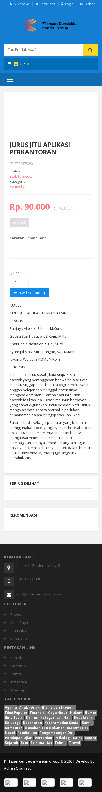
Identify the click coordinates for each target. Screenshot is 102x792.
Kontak (16, 657)
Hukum (76, 712)
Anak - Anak (29, 707)
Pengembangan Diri (56, 732)
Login (69, 4)
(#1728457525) (21, 163)
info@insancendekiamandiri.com (43, 594)
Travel (74, 742)
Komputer (13, 728)
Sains (77, 738)
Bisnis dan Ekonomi (59, 707)
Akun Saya (21, 4)
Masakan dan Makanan (45, 728)
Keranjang (47, 4)
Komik (87, 722)
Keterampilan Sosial (61, 722)
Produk (16, 614)
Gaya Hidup (58, 712)
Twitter (15, 673)
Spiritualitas (41, 742)
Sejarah (11, 742)
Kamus (32, 717)
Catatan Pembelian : (28, 237)
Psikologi (63, 738)
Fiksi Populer (16, 712)
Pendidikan (27, 732)
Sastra (90, 738)
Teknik (61, 742)
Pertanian (43, 738)
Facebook (18, 665)
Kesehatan (32, 722)
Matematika (78, 728)
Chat (21, 222)
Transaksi (18, 630)
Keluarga (13, 722)
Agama (11, 707)
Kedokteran (84, 717)
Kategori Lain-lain (56, 717)
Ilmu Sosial (14, 717)
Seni (24, 742)
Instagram (18, 682)
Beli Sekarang (32, 293)
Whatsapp (18, 690)
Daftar (90, 4)
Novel (10, 732)
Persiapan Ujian (18, 738)
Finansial (38, 712)
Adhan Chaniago (18, 768)
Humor (91, 712)
